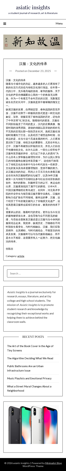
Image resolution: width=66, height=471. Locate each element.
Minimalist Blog (53, 463)
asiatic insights (33, 7)
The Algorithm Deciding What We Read (30, 358)
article (20, 256)
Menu (59, 23)
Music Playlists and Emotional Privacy (29, 378)
